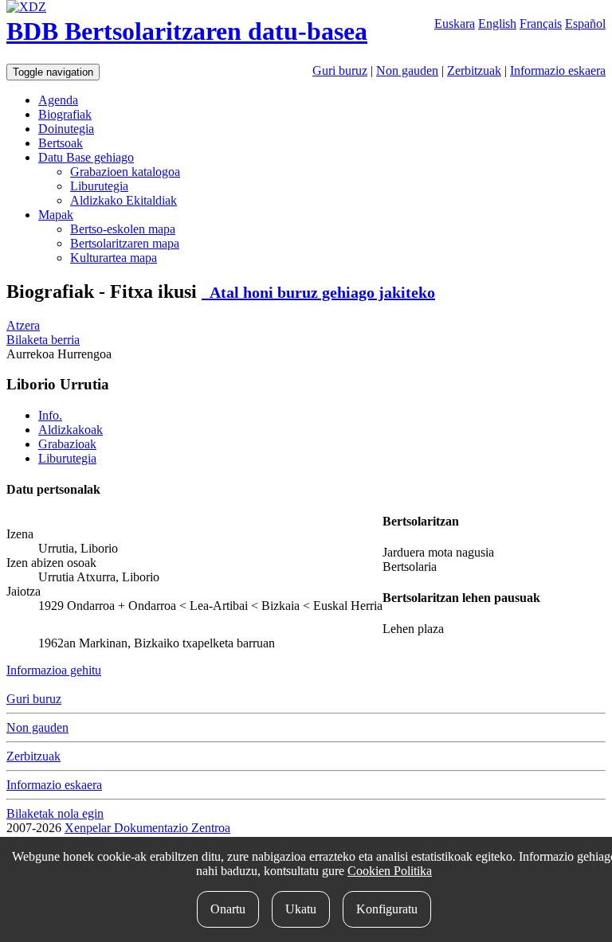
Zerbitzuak (474, 70)
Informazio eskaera (558, 70)
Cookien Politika (389, 871)
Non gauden (407, 70)
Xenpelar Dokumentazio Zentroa (147, 828)
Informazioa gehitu (53, 670)
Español (585, 23)
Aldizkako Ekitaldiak (123, 200)
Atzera (23, 325)
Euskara (454, 23)
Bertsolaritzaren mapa (124, 243)
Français (541, 23)
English (497, 23)
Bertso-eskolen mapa (122, 229)
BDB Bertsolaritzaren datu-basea (186, 31)
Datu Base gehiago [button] (86, 157)
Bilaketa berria (43, 339)
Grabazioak (67, 444)
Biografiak (65, 114)
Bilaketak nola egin (55, 813)
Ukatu (300, 909)
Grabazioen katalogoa (125, 171)
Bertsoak (60, 143)
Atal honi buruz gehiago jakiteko (318, 292)
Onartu (227, 909)
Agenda (58, 100)
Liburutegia (99, 186)
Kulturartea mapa (113, 257)
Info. (50, 415)
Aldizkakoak (70, 429)
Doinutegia (66, 128)
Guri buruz (339, 70)
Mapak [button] (55, 214)
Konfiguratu (387, 909)
